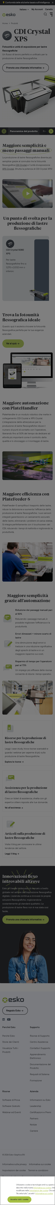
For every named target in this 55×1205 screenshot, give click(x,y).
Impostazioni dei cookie (38, 1190)
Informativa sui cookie (42, 1187)
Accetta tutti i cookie (19, 1199)
